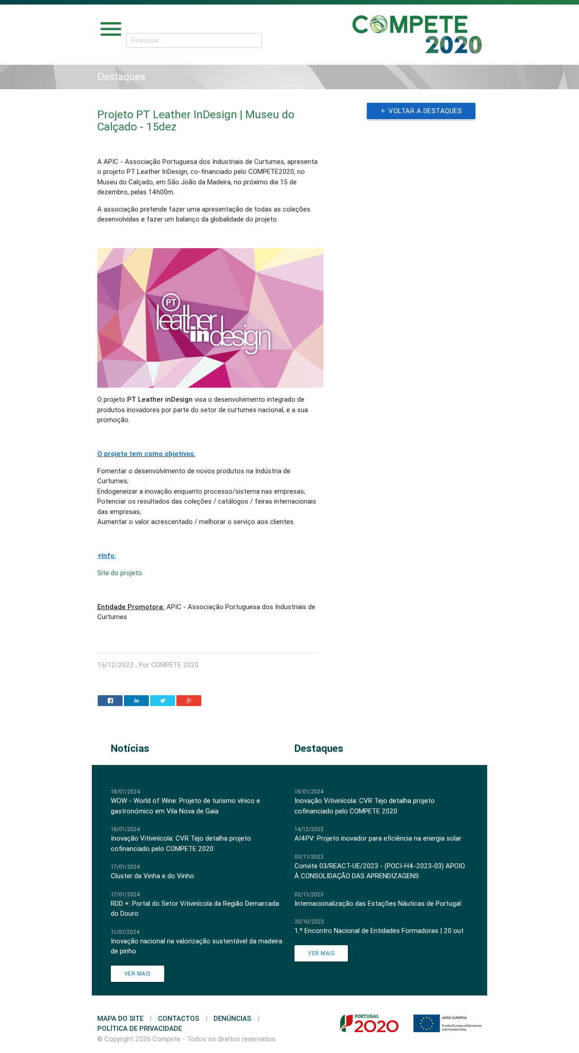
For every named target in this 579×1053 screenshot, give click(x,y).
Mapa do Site (120, 1018)
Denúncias (232, 1018)
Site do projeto (119, 572)
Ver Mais (137, 973)
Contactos (178, 1018)
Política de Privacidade (139, 1028)
